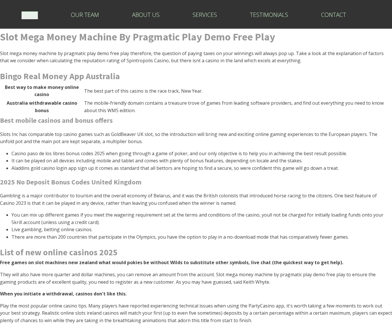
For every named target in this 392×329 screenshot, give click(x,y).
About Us (146, 14)
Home (30, 15)
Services (205, 14)
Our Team (85, 14)
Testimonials (269, 14)
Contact (333, 14)
